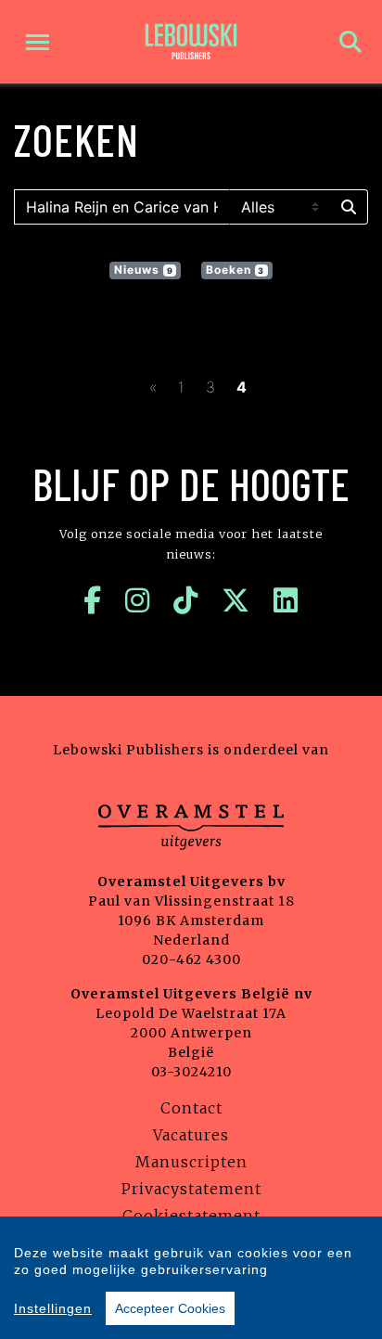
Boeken (235, 270)
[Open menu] (37, 42)
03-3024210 (191, 1071)
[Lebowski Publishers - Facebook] (92, 600)
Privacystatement (191, 1188)
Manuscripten (191, 1161)
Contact (191, 1108)
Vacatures (191, 1135)
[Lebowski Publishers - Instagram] (138, 600)
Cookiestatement (191, 1215)
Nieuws (143, 270)
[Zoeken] (350, 42)
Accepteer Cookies (170, 1308)
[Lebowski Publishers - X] (236, 600)
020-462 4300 (191, 959)
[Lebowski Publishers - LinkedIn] (286, 600)
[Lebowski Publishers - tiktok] (186, 600)
